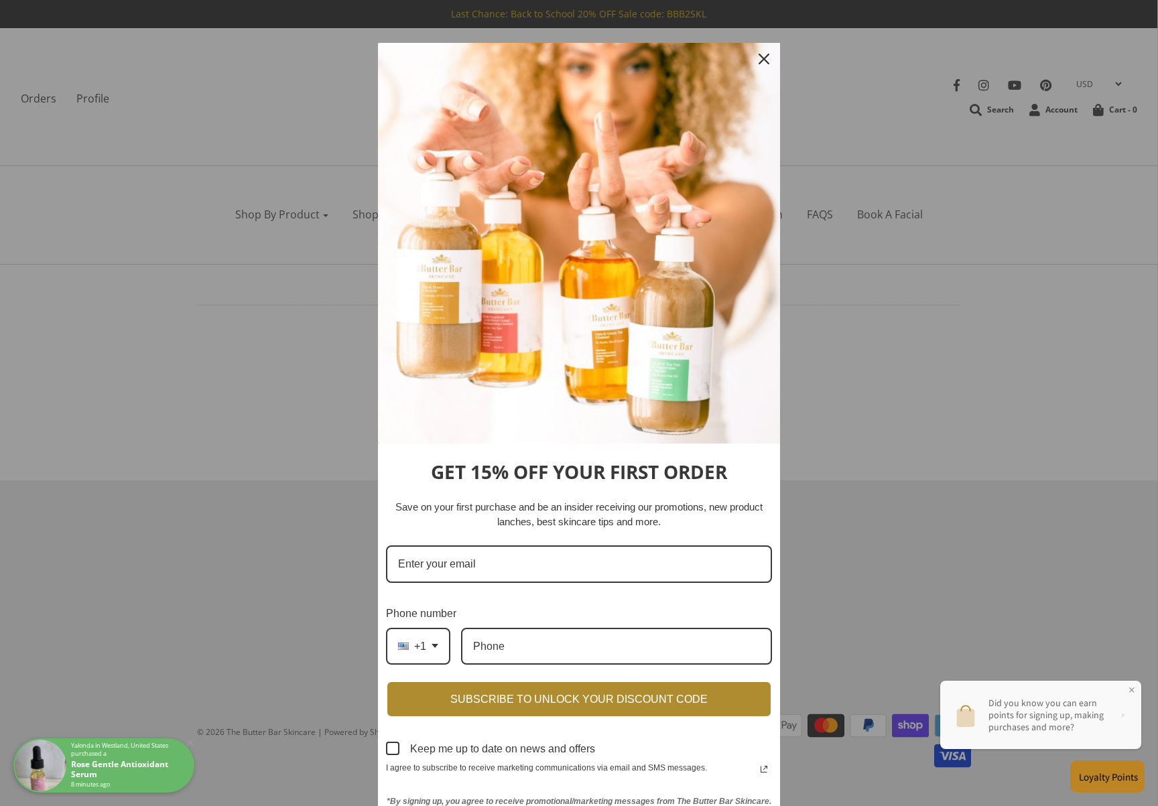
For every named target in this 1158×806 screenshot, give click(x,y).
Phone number (421, 613)
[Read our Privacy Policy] (764, 769)
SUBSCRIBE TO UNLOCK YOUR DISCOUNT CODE (579, 699)
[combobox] (418, 646)
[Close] (764, 59)
